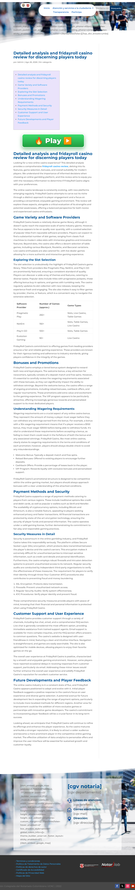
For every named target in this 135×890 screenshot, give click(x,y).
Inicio (47, 8)
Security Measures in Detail (32, 109)
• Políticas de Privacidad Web (29, 873)
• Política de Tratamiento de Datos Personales (38, 864)
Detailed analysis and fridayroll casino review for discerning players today (37, 78)
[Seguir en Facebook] (117, 886)
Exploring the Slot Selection (32, 92)
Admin (20, 62)
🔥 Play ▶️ (53, 141)
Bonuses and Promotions (31, 95)
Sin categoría (45, 62)
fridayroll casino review (55, 166)
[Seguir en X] (122, 886)
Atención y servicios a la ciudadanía (72, 8)
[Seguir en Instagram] (128, 886)
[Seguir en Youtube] (133, 886)
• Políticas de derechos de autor (31, 867)
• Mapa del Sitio (23, 876)
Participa (77, 12)
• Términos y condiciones (27, 861)
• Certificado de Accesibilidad (29, 870)
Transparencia (61, 12)
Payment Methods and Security (35, 105)
